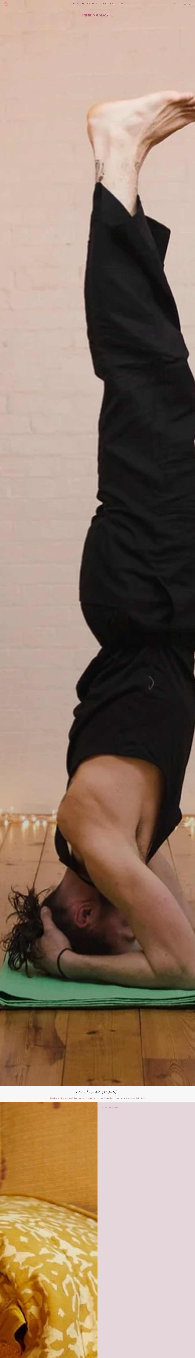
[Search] (181, 3)
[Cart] (189, 3)
